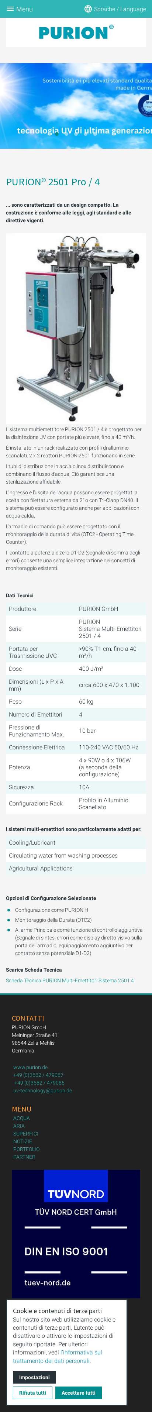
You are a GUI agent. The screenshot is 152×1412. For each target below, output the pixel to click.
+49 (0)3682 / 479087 (38, 1075)
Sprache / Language (120, 9)
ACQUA (21, 1118)
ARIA (19, 1126)
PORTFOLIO (26, 1149)
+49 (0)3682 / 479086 (39, 1083)
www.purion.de (30, 1067)
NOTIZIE (22, 1141)
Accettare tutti (79, 1393)
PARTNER (24, 1157)
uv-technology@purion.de (42, 1090)
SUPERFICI (25, 1134)
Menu (24, 9)
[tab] (57, 134)
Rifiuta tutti (32, 1393)
